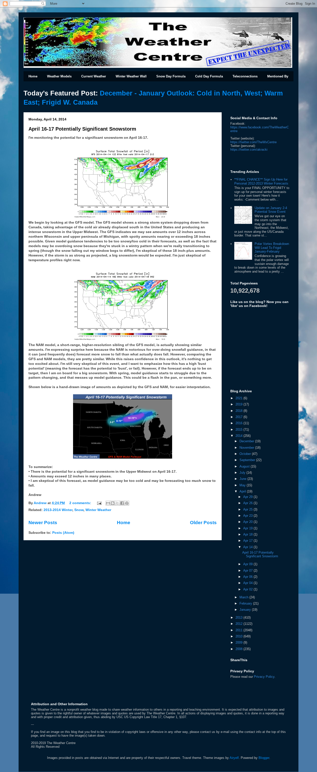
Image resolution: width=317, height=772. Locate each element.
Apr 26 (248, 503)
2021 (239, 398)
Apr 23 (248, 515)
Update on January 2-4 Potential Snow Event (271, 210)
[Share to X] (117, 503)
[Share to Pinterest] (126, 503)
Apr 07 (248, 570)
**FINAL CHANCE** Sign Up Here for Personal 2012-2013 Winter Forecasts (261, 181)
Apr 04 (248, 583)
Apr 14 (248, 547)
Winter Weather (98, 510)
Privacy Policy (264, 676)
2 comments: (80, 503)
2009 (239, 642)
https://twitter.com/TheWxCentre (253, 142)
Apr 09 (248, 564)
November (247, 447)
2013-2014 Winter (58, 510)
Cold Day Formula (209, 76)
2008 (239, 649)
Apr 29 (248, 497)
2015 (239, 429)
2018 (239, 411)
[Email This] (108, 503)
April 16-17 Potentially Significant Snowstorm (82, 129)
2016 (239, 423)
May (243, 485)
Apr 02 (248, 589)
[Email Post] (99, 503)
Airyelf (234, 758)
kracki (248, 149)
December (247, 441)
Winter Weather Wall (131, 76)
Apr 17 (248, 540)
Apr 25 (248, 509)
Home (32, 76)
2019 (239, 404)
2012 (239, 624)
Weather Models (59, 76)
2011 (239, 630)
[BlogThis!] (112, 503)
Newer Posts (42, 522)
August (245, 466)
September (247, 460)
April (243, 491)
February (246, 603)
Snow (78, 510)
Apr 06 (248, 577)
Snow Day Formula (170, 76)
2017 (239, 417)
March (244, 597)
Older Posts (203, 522)
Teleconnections (245, 76)
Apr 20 (248, 522)
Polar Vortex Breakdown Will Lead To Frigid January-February (272, 247)
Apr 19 (248, 528)
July (242, 472)
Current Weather (93, 76)
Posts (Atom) (63, 533)
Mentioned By (277, 76)
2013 (239, 617)
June (243, 479)
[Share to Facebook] (122, 503)
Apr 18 (248, 534)
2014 (239, 436)
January (245, 609)
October (245, 454)
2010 (239, 636)
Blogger (264, 758)
